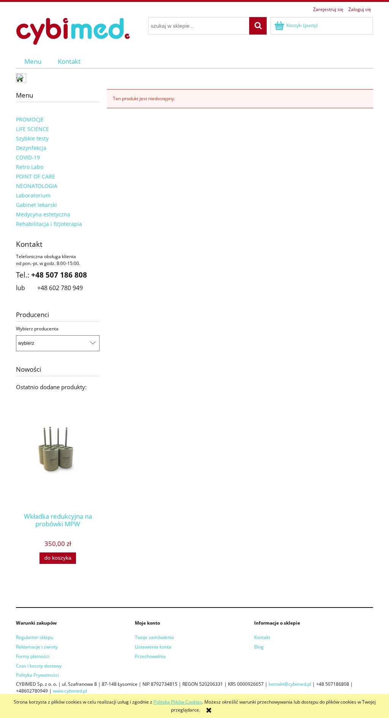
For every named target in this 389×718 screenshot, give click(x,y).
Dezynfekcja (31, 147)
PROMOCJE (30, 119)
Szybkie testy (32, 138)
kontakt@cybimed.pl (290, 684)
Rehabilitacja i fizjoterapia (49, 223)
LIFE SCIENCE (32, 129)
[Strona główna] (73, 30)
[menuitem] (33, 61)
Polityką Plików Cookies (177, 702)
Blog (259, 647)
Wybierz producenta (37, 328)
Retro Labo (29, 166)
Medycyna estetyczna (43, 214)
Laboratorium (33, 195)
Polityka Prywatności (37, 675)
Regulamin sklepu (34, 637)
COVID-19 (28, 157)
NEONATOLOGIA (36, 185)
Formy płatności (32, 656)
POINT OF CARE (35, 176)
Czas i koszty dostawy (39, 666)
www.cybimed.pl (70, 691)
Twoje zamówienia (154, 637)
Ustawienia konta (153, 647)
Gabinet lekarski (36, 204)
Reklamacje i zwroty (37, 647)
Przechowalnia (150, 656)
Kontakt (262, 637)
